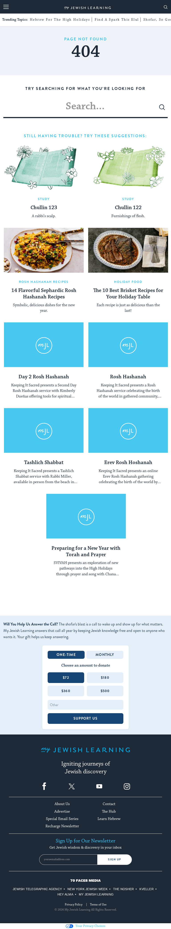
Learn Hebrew (109, 818)
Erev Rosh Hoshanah (128, 463)
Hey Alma (65, 894)
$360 (65, 690)
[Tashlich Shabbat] (44, 430)
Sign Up (114, 860)
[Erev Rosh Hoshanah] (128, 430)
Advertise (62, 811)
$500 (105, 690)
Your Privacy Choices (90, 926)
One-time (66, 654)
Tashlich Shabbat (43, 463)
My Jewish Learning (96, 894)
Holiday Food (128, 282)
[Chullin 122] (128, 167)
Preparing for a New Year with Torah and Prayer (85, 551)
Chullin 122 (128, 208)
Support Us (85, 718)
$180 (105, 677)
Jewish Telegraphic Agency (37, 889)
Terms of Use (98, 904)
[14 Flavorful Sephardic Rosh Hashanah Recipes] (44, 250)
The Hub (109, 811)
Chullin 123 (44, 208)
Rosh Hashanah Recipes (44, 282)
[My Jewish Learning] (85, 753)
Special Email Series (62, 818)
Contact (109, 804)
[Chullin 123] (44, 167)
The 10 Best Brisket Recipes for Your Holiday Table (128, 294)
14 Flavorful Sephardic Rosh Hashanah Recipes (43, 294)
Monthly (105, 654)
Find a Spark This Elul (117, 20)
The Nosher (123, 889)
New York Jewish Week (87, 889)
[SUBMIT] (162, 109)
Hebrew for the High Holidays (60, 20)
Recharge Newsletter (62, 826)
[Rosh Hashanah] (128, 344)
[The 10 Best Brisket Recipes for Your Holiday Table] (128, 250)
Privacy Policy (73, 904)
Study (44, 199)
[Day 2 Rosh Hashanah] (44, 344)
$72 (66, 677)
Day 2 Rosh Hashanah (43, 377)
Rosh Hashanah (128, 377)
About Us (62, 804)
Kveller (146, 889)
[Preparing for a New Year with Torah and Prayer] (86, 516)
